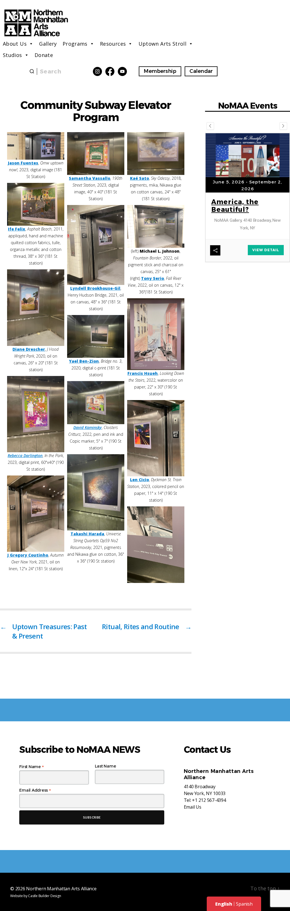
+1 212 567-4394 (209, 800)
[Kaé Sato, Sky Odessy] (155, 153)
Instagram (97, 71)
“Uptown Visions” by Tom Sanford (243, 162)
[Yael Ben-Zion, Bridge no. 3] (95, 336)
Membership (160, 71)
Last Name (105, 766)
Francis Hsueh (142, 373)
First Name (31, 767)
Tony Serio (152, 278)
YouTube (122, 71)
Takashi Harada (87, 533)
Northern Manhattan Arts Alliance (61, 888)
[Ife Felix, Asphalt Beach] (35, 204)
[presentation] (210, 126)
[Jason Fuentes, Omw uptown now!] (35, 146)
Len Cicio (139, 479)
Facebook (109, 71)
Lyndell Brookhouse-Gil (95, 288)
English (223, 904)
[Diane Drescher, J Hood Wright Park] (35, 307)
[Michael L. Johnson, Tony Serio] (155, 226)
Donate (44, 55)
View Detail (265, 188)
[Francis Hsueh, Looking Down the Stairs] (155, 334)
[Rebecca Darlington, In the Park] (35, 414)
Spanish (244, 904)
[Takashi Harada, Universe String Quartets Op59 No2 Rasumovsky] (95, 492)
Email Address (35, 790)
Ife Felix (16, 229)
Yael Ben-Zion (84, 361)
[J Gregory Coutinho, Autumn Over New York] (35, 513)
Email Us (192, 807)
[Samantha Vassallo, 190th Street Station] (95, 153)
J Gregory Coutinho (27, 555)
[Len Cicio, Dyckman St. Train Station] (155, 438)
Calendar (201, 71)
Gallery (48, 43)
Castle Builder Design (44, 895)
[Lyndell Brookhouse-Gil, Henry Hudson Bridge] (95, 245)
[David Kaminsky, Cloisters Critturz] (95, 402)
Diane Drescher (28, 349)
